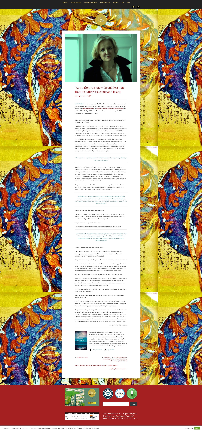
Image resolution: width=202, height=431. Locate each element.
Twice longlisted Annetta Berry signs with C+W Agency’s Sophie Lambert (96, 365)
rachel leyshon (123, 359)
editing (108, 359)
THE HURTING (123, 361)
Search (133, 404)
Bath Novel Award (76, 2)
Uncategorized (107, 357)
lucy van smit (113, 359)
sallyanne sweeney (114, 361)
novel (118, 359)
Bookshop (115, 2)
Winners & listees (105, 2)
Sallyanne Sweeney (88, 108)
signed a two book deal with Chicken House (110, 108)
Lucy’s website (97, 349)
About (128, 2)
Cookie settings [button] (189, 428)
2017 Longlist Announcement (118, 369)
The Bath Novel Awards (82, 357)
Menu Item (133, 7)
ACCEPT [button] (197, 428)
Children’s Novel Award (90, 2)
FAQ (123, 2)
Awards (65, 2)
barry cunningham (118, 357)
